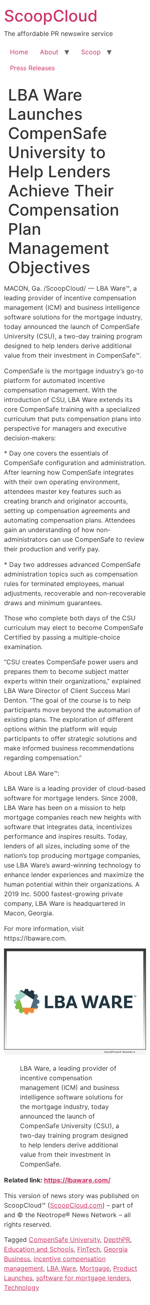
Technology (21, 1287)
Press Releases (32, 68)
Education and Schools (39, 1249)
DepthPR (117, 1240)
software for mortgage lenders (83, 1278)
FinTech (88, 1249)
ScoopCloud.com (76, 1205)
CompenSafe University (64, 1240)
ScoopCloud (51, 16)
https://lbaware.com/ (77, 1180)
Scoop (91, 52)
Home (19, 52)
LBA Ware (61, 1268)
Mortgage (95, 1268)
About (49, 52)
